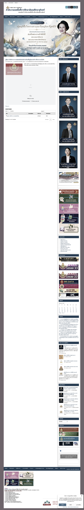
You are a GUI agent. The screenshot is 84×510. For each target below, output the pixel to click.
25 (62, 311)
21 (70, 310)
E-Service (34, 16)
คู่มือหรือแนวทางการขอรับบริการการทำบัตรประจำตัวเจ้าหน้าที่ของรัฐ (70, 394)
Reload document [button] (26, 101)
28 (70, 311)
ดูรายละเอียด (78, 504)
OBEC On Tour (67, 16)
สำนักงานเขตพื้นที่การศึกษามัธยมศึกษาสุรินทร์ (25, 10)
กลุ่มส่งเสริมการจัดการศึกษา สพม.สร (19, 61)
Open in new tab (35, 101)
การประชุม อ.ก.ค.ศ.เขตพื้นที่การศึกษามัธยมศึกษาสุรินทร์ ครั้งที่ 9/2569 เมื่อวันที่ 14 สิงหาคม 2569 (68, 330)
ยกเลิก (70, 504)
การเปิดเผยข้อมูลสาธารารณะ (43, 16)
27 (67, 311)
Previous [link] (46, 119)
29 (73, 311)
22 (73, 310)
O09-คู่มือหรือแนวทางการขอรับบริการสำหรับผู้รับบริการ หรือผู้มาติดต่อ (37, 61)
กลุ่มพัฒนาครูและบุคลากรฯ (65, 243)
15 (73, 309)
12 (64, 309)
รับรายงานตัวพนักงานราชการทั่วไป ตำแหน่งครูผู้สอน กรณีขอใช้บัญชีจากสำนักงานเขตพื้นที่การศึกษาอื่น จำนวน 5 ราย (68, 338)
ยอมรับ (62, 504)
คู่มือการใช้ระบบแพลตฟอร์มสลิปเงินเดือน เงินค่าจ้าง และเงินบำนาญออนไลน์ (71, 388)
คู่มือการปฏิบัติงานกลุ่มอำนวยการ (69, 355)
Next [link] (54, 119)
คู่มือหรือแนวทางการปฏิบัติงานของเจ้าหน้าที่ (70, 346)
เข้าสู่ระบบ (16, 2)
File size (39, 113)
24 (59, 311)
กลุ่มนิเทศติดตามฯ (63, 246)
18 (62, 310)
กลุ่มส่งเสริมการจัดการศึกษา (65, 247)
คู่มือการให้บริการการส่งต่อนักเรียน (13, 116)
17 (59, 310)
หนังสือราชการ (19, 16)
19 (64, 310)
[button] (81, 495)
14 (70, 309)
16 (76, 309)
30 (76, 311)
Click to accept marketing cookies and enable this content (69, 456)
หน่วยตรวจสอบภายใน (64, 248)
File (6, 113)
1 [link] (50, 119)
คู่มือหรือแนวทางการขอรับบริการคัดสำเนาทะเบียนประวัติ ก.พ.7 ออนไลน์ (71, 399)
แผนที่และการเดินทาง (8, 489)
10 (59, 309)
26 (64, 311)
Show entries (9, 111)
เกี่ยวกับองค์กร (12, 16)
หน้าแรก (6, 2)
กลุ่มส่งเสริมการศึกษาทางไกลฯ (65, 250)
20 (67, 310)
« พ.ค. (60, 313)
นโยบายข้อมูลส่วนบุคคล (54, 16)
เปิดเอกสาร (7, 106)
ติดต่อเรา (61, 16)
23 (76, 310)
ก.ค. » (63, 313)
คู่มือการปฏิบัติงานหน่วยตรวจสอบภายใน (71, 366)
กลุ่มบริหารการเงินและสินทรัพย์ (65, 244)
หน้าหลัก (6, 16)
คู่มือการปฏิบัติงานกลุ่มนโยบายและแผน (70, 361)
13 (67, 309)
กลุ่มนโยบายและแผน (63, 241)
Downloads (48, 113)
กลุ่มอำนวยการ (62, 239)
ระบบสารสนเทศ (11, 2)
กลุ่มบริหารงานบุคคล (64, 242)
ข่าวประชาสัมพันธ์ (27, 16)
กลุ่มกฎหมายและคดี (63, 251)
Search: (42, 111)
